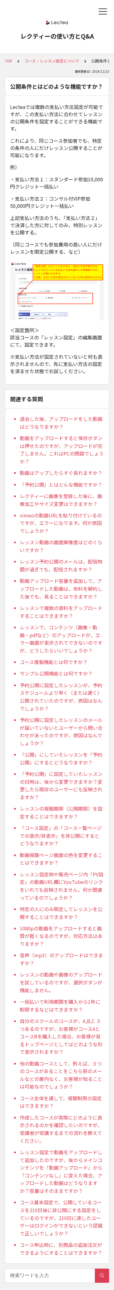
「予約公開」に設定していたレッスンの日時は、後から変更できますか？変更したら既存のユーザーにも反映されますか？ (61, 785)
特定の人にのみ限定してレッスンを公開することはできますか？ (61, 912)
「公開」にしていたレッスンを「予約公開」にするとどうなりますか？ (61, 758)
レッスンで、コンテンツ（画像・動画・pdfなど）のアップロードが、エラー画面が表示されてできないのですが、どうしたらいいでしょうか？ (61, 639)
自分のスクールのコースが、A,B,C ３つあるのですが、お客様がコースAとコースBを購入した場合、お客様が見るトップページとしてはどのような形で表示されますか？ (61, 1036)
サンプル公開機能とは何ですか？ (56, 673)
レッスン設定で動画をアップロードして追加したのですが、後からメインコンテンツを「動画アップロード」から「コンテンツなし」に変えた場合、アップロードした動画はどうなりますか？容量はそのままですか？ (61, 1171)
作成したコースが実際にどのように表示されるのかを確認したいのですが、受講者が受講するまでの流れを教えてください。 (61, 1129)
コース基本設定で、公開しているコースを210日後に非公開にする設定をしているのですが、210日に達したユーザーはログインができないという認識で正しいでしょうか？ (61, 1218)
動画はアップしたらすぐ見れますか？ (61, 472)
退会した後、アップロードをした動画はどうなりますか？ (61, 422)
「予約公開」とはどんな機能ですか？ (61, 484)
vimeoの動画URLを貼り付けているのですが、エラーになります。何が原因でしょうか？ (61, 523)
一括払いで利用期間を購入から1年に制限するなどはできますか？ (60, 1005)
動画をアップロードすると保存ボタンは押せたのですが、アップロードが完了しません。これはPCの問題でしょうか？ (62, 449)
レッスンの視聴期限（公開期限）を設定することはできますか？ (61, 812)
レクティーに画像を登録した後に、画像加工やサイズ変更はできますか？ (61, 499)
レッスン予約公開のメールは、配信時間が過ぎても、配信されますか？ (61, 565)
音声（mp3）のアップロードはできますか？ (61, 959)
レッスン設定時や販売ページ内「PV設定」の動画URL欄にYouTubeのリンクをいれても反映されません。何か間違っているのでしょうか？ (61, 886)
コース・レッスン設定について (51, 61)
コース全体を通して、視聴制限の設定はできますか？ (61, 1102)
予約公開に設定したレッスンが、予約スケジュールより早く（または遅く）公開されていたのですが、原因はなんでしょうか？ (61, 697)
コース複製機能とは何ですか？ (54, 662)
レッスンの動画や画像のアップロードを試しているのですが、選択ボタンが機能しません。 (61, 982)
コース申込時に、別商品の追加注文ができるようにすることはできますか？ (61, 1248)
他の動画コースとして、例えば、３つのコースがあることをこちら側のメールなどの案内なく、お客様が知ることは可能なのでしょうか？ (61, 1075)
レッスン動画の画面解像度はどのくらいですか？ (61, 546)
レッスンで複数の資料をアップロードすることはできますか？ (61, 611)
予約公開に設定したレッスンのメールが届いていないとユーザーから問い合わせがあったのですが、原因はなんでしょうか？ (61, 731)
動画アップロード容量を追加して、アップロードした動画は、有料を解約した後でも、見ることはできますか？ (61, 588)
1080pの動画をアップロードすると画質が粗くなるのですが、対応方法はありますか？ (61, 936)
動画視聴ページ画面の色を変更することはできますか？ (61, 858)
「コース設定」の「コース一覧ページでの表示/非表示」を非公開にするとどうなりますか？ (61, 835)
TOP (8, 61)
